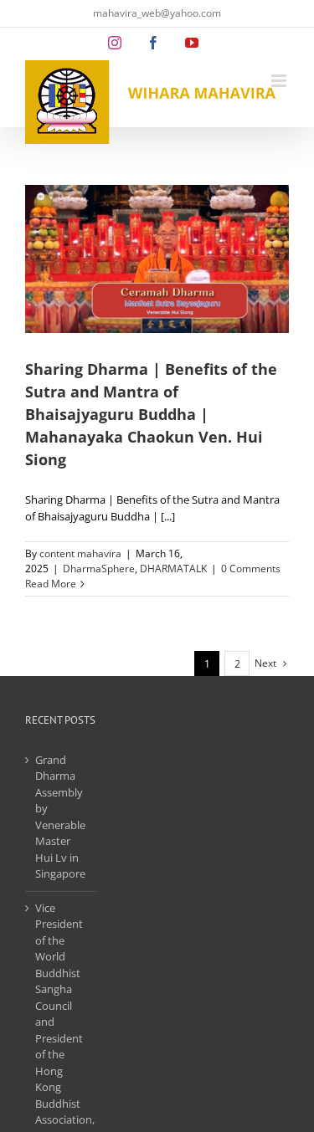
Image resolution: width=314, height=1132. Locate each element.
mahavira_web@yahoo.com (157, 13)
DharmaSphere (99, 568)
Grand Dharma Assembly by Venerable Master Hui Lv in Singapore (60, 817)
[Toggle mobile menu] (280, 81)
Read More (50, 583)
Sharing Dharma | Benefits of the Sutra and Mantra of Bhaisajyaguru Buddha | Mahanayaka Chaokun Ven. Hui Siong (151, 414)
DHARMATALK (173, 568)
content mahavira (80, 553)
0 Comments (251, 568)
